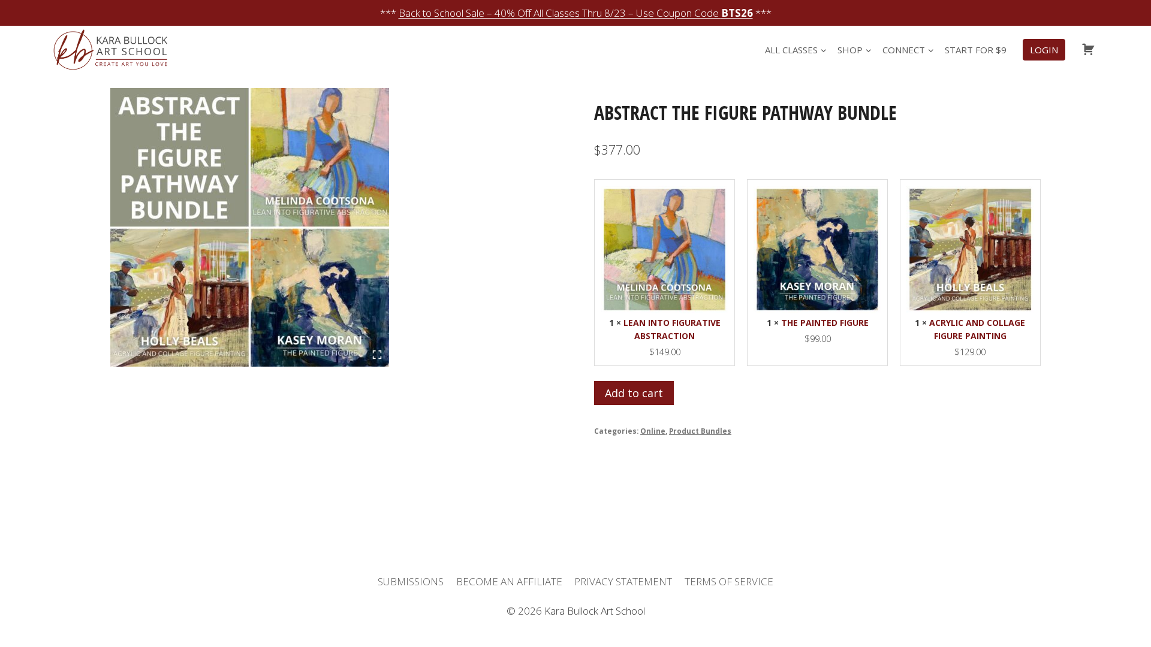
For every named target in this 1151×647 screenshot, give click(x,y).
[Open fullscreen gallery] (377, 354)
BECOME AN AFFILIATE (509, 581)
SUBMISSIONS (411, 581)
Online (652, 431)
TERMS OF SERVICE (729, 581)
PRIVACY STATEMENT (623, 581)
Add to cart (634, 393)
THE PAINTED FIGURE (825, 322)
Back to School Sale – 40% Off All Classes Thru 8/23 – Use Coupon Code (576, 13)
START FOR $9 (976, 50)
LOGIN (1044, 50)
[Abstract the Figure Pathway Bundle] (249, 227)
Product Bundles (700, 431)
